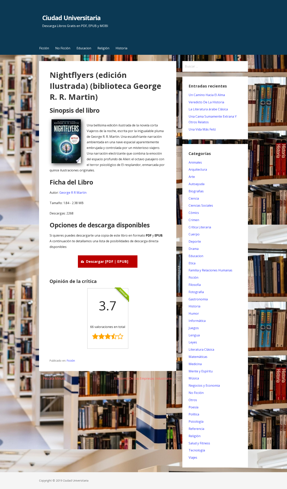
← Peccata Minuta (52, 378)
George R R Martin (72, 192)
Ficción (44, 48)
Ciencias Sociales (201, 205)
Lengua (194, 335)
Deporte (195, 241)
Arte (192, 177)
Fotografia (196, 292)
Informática (197, 321)
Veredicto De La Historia (206, 102)
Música (194, 378)
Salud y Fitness (199, 443)
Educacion (84, 48)
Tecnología (197, 450)
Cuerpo (194, 234)
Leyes (193, 342)
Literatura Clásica (201, 349)
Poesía (193, 407)
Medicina (195, 364)
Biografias (196, 191)
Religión (103, 48)
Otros (193, 400)
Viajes (193, 457)
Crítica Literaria (200, 227)
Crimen (194, 220)
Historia (121, 48)
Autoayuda (196, 184)
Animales (195, 162)
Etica (192, 263)
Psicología (196, 421)
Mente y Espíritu (201, 371)
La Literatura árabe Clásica (208, 109)
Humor (194, 313)
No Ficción (62, 48)
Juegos (194, 328)
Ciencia (194, 198)
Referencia (196, 429)
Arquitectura (198, 169)
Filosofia (195, 285)
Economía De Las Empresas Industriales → (145, 378)
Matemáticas (198, 357)
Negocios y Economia (204, 385)
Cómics (194, 213)
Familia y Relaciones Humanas (210, 270)
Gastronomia (198, 299)
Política (194, 414)
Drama (194, 249)
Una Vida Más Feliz (202, 129)
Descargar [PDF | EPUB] (107, 261)
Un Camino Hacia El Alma (207, 95)
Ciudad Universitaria (71, 18)
